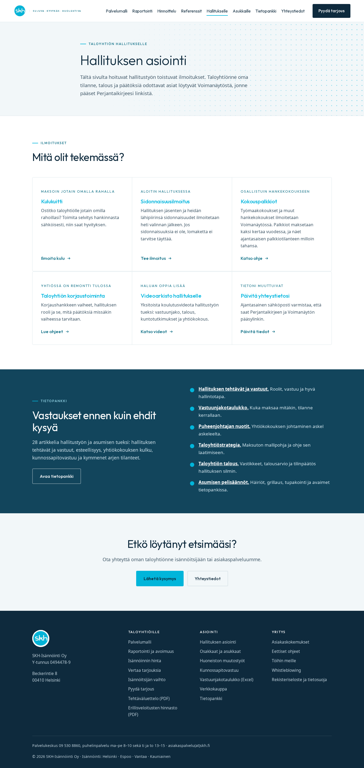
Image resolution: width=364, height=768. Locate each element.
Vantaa (141, 756)
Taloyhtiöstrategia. (220, 445)
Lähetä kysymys (160, 578)
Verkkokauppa (213, 689)
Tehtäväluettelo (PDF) (149, 698)
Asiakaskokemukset (290, 642)
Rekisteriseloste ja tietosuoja (299, 679)
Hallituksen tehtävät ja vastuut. (234, 389)
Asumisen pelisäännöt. (224, 482)
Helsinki (110, 756)
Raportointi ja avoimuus (151, 651)
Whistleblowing (286, 670)
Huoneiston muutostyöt (222, 661)
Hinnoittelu (166, 11)
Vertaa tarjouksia (144, 670)
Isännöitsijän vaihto (146, 679)
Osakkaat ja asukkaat (220, 651)
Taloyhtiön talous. (219, 463)
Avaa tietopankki (57, 476)
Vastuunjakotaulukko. (224, 408)
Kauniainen (160, 756)
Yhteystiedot (293, 11)
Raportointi (142, 11)
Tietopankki (266, 11)
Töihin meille (284, 661)
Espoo (125, 756)
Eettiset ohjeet (286, 651)
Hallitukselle (217, 11)
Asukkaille (242, 11)
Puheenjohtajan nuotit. (224, 426)
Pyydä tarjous (331, 10)
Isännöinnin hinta (144, 661)
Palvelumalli (116, 11)
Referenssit (191, 11)
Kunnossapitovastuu (219, 670)
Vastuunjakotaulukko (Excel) (226, 679)
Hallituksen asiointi (218, 642)
